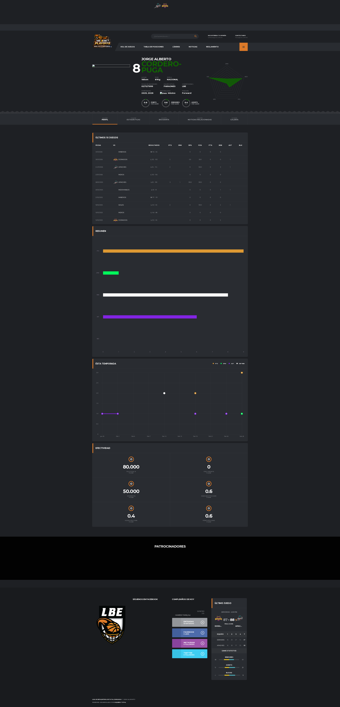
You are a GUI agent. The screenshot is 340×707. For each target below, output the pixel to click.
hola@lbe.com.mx (241, 37)
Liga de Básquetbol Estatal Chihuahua (107, 699)
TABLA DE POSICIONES (153, 47)
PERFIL (105, 119)
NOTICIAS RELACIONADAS (200, 119)
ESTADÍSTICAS (133, 119)
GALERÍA (234, 119)
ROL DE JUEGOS (128, 47)
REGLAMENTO (212, 47)
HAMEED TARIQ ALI (182, 615)
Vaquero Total (120, 702)
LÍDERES (176, 47)
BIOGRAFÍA (164, 119)
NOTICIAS (193, 47)
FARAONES (169, 86)
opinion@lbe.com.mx (215, 37)
